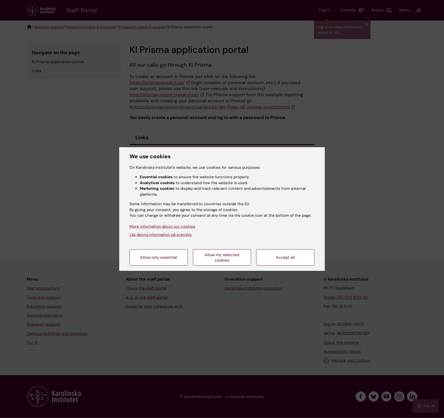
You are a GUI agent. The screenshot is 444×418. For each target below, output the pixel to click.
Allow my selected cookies (222, 257)
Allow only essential (158, 257)
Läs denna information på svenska (160, 234)
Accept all (285, 257)
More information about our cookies (162, 226)
